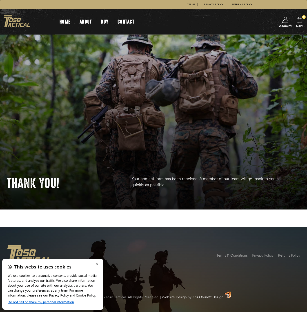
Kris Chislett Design (207, 297)
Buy (105, 22)
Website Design (174, 297)
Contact (126, 22)
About (86, 22)
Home (65, 22)
